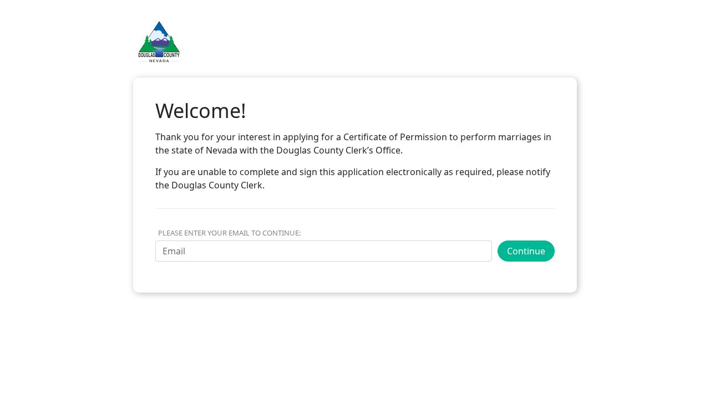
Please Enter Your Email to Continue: (229, 233)
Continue (526, 251)
